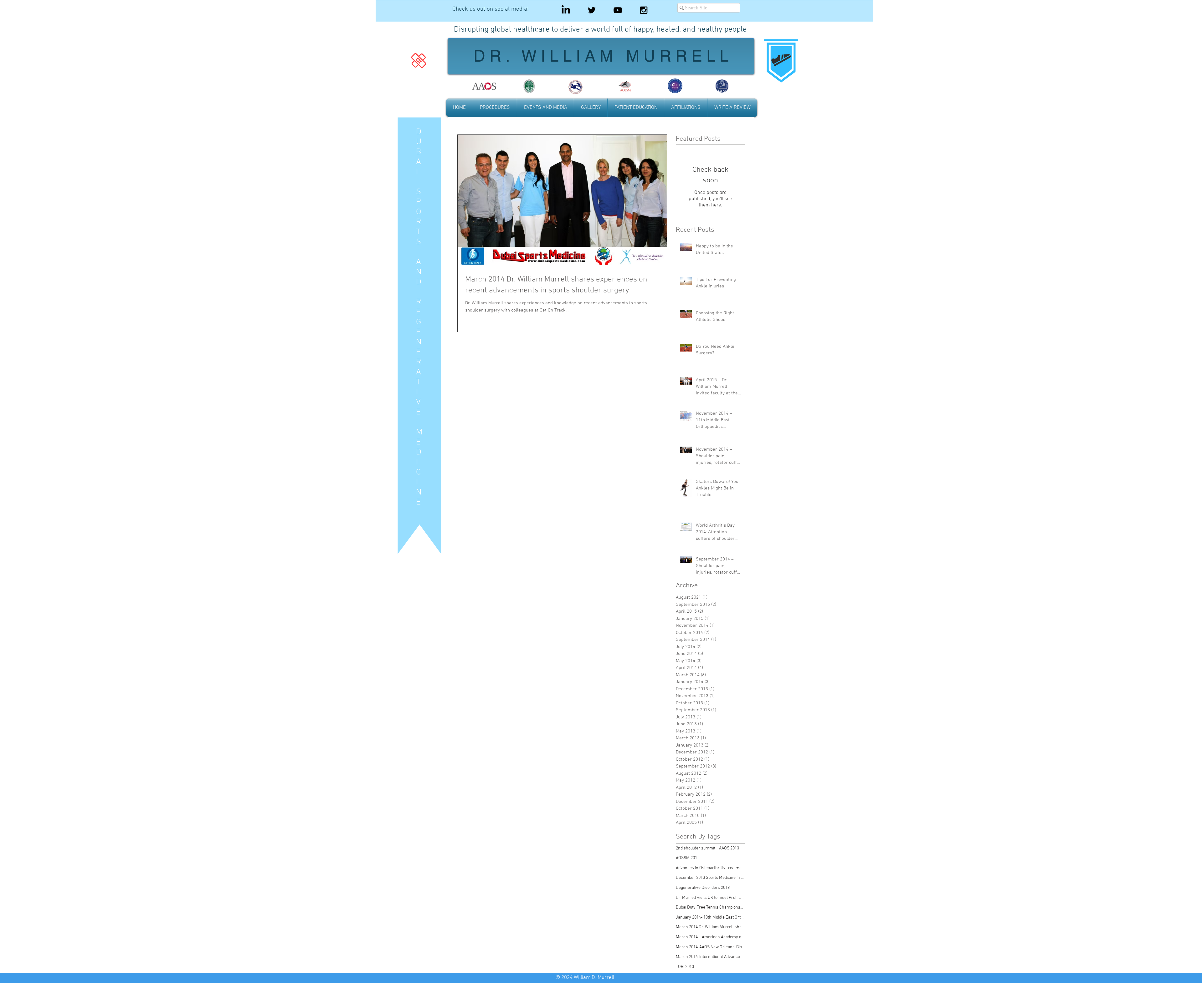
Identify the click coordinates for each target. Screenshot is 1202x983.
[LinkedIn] (566, 10)
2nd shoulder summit (695, 848)
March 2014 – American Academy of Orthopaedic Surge (710, 937)
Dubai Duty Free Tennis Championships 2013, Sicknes (710, 907)
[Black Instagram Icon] (644, 10)
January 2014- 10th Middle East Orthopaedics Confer (710, 917)
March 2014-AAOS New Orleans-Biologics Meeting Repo (710, 947)
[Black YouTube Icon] (618, 10)
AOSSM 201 (686, 858)
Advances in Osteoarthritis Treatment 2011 (710, 868)
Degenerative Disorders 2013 (703, 887)
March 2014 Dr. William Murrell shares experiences (710, 927)
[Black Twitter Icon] (592, 10)
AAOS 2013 (729, 848)
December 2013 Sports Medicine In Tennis (710, 877)
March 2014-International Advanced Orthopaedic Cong (710, 957)
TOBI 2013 (685, 967)
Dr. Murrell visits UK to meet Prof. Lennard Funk (710, 897)
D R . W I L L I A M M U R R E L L (601, 56)
